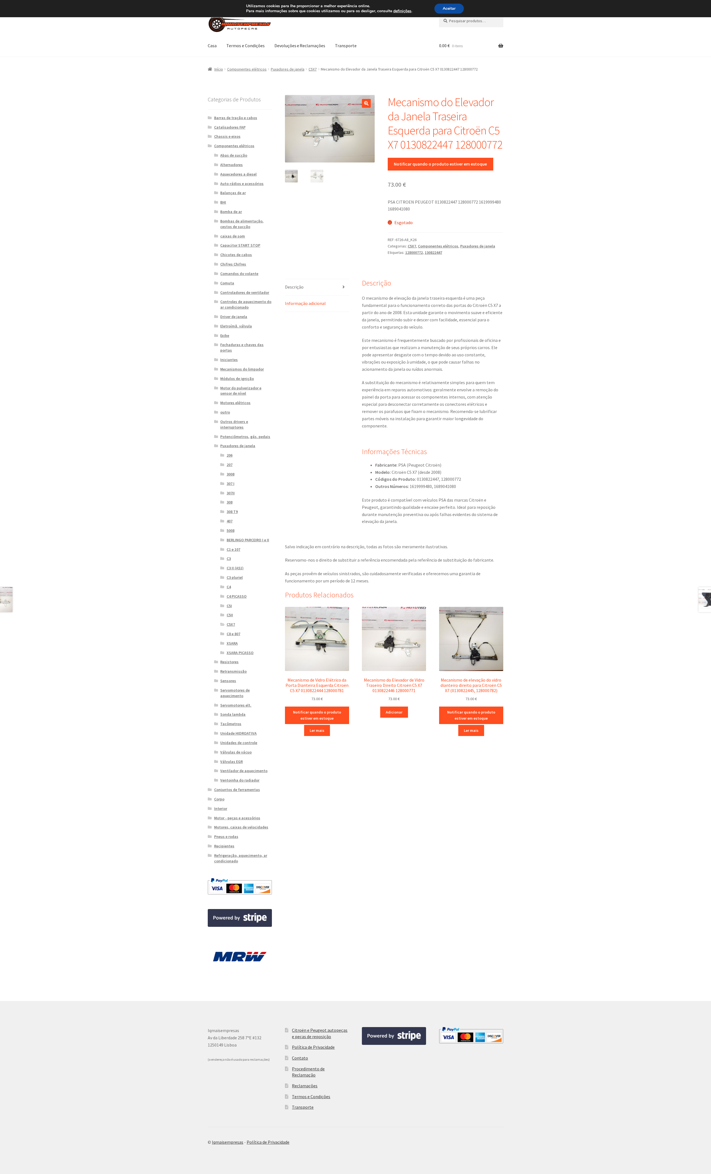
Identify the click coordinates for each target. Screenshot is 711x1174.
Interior (220, 808)
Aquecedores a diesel (238, 174)
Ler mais (317, 730)
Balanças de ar (233, 192)
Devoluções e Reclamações (299, 45)
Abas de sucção (233, 155)
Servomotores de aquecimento (235, 693)
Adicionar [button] (394, 712)
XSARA (232, 643)
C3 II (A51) (235, 567)
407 (229, 521)
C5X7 (313, 69)
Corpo (219, 799)
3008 (230, 474)
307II (231, 492)
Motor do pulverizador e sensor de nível (240, 391)
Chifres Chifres (233, 264)
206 (229, 455)
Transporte (346, 45)
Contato (300, 1058)
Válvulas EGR (231, 761)
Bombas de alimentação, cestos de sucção (242, 224)
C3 (229, 558)
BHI (223, 202)
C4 (229, 586)
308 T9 (232, 511)
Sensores (228, 680)
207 (229, 464)
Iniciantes (229, 359)
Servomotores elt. (235, 705)
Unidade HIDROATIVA (238, 733)
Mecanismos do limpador (242, 369)
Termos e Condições (245, 45)
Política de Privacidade (313, 1047)
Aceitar (449, 8)
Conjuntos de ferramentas (237, 789)
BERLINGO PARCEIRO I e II (248, 539)
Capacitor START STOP (240, 245)
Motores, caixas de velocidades (241, 827)
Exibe (224, 335)
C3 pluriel (235, 577)
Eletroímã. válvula (236, 326)
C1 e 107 (233, 549)
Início (218, 69)
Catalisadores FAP (230, 127)
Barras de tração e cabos (235, 117)
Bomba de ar (231, 211)
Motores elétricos (235, 402)
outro (225, 412)
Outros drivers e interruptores (234, 424)
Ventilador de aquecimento (243, 770)
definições (402, 11)
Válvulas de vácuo (236, 752)
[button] (366, 103)
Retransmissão (233, 671)
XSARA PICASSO (240, 652)
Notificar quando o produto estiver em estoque (440, 164)
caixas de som (232, 236)
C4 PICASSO (237, 596)
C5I (229, 605)
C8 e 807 (233, 633)
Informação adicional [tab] (305, 303)
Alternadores (231, 164)
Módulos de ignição (237, 378)
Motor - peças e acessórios (237, 817)
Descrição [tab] (294, 287)
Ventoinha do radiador (239, 780)
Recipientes (224, 845)
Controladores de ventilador (244, 292)
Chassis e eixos (227, 136)
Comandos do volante (239, 273)
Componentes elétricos (247, 69)
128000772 (414, 252)
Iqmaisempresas (227, 1142)
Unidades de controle (238, 742)
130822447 (433, 252)
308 (229, 502)
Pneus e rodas (226, 836)
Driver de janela (233, 316)
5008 (230, 530)
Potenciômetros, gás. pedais (245, 436)
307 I (230, 483)
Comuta (227, 283)
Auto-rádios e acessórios (242, 183)
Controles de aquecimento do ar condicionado (245, 304)
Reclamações (304, 1085)
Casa (212, 45)
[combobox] (471, 20)
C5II (230, 614)
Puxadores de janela (287, 69)
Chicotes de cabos (236, 254)
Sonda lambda (233, 714)
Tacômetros (230, 723)
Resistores (229, 661)
